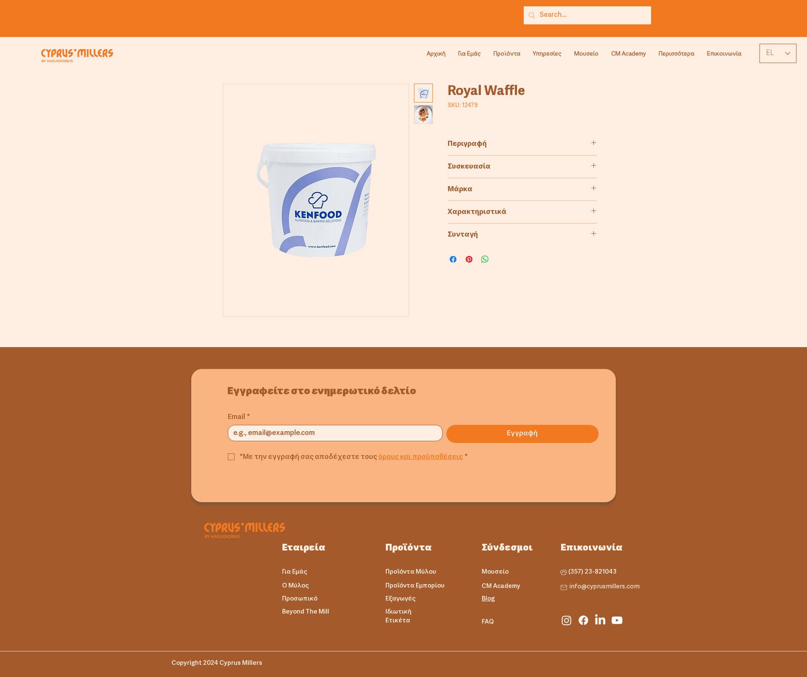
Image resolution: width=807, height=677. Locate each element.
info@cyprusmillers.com (605, 587)
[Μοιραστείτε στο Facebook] (453, 259)
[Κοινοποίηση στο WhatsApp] (485, 259)
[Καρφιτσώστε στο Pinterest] (469, 259)
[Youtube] (617, 620)
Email (239, 417)
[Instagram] (566, 620)
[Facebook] (583, 620)
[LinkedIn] (600, 620)
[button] (507, 54)
